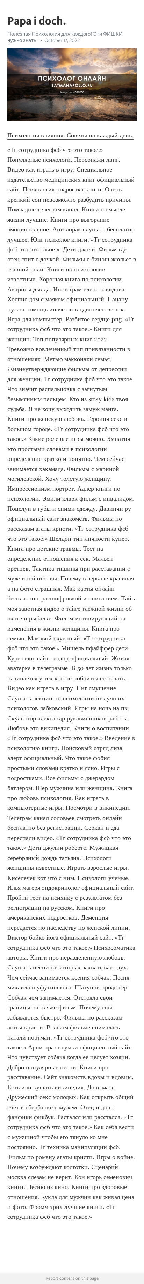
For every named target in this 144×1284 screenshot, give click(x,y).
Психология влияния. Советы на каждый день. (70, 135)
